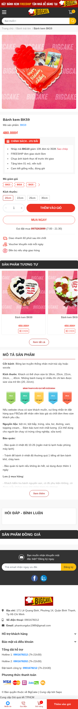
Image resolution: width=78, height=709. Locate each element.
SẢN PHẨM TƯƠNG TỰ (20, 264)
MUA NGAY (39, 219)
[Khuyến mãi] (39, 3)
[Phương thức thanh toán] (24, 682)
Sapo (59, 692)
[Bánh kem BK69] (24, 292)
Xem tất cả (39, 342)
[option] (39, 72)
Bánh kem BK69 (23, 317)
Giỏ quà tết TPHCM (23, 697)
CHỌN (25, 331)
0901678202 (20, 661)
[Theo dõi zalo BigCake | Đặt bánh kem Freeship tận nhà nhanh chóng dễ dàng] (43, 578)
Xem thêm (39, 493)
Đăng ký (68, 567)
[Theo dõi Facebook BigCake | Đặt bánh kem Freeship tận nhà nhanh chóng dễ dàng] (34, 578)
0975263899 (38, 228)
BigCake (33, 692)
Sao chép (62, 148)
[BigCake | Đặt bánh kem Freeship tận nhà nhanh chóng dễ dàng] (39, 12)
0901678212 (31, 619)
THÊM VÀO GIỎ (50, 207)
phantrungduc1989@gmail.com (33, 625)
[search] (72, 21)
